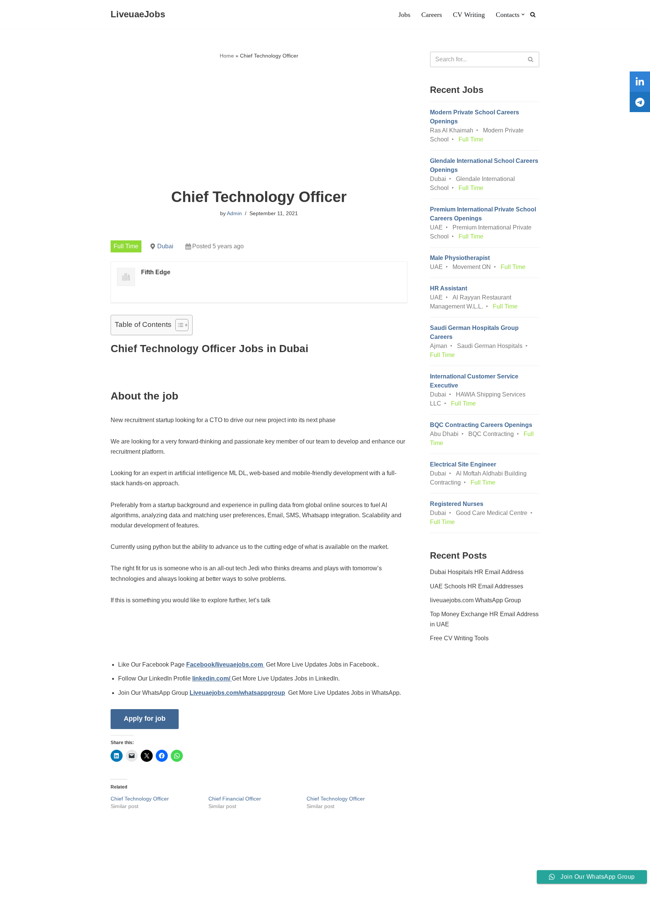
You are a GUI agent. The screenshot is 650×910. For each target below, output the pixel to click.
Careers (431, 14)
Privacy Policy (109, 881)
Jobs (404, 14)
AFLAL (98, 900)
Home (227, 56)
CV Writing (469, 14)
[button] (523, 14)
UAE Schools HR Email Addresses (476, 586)
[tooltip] (640, 81)
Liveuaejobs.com (28, 900)
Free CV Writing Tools (459, 638)
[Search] (533, 14)
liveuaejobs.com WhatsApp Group (475, 600)
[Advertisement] (259, 124)
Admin (234, 213)
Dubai (165, 246)
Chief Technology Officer (140, 799)
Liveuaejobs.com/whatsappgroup (237, 693)
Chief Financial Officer (234, 799)
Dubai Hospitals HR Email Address (477, 572)
